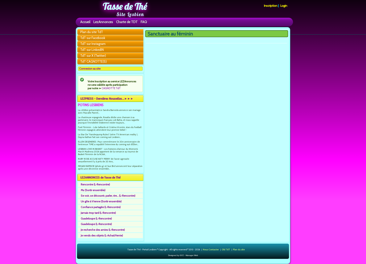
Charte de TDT (127, 22)
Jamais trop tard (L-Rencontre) (98, 212)
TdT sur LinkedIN (92, 50)
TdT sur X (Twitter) (93, 56)
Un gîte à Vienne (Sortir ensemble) (101, 201)
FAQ (144, 22)
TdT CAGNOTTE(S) (93, 61)
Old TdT (226, 249)
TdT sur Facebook (92, 38)
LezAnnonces (103, 22)
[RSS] (124, 249)
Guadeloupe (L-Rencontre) (96, 218)
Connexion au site (90, 68)
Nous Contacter (211, 249)
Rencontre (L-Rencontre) (95, 184)
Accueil (85, 22)
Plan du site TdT (91, 32)
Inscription (270, 5)
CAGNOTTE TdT (111, 88)
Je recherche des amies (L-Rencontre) (103, 229)
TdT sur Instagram (92, 44)
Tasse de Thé (125, 6)
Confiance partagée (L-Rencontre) (101, 207)
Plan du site (239, 249)
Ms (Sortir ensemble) (93, 190)
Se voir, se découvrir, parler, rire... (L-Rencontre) (108, 195)
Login (283, 5)
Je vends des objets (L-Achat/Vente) (102, 235)
